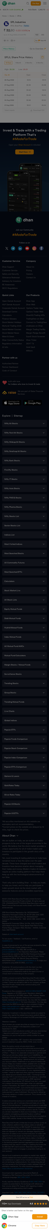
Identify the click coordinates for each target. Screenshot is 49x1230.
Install (40, 1216)
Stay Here (40, 1225)
